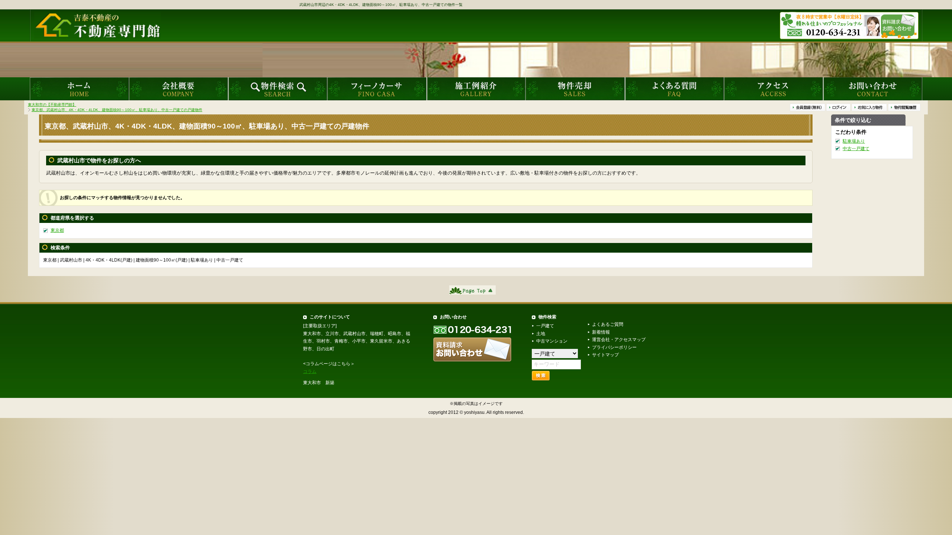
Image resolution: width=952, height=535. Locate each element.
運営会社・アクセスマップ (619, 339)
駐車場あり (854, 140)
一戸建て (545, 325)
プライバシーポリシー (614, 347)
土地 (540, 333)
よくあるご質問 (607, 324)
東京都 (57, 230)
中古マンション (551, 341)
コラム (309, 371)
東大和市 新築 (318, 382)
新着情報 (601, 332)
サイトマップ (605, 354)
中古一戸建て (856, 148)
